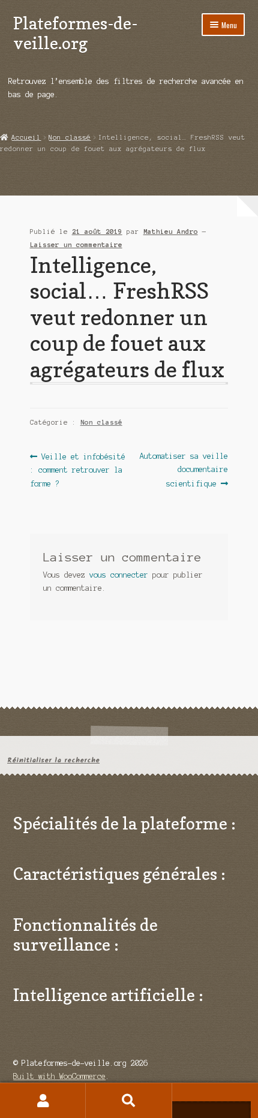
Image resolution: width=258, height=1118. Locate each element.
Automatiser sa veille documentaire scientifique (183, 469)
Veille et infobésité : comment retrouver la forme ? (77, 469)
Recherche (129, 1100)
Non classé (70, 137)
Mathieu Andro (170, 231)
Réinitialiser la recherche (53, 760)
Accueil (26, 137)
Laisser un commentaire (76, 244)
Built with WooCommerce (59, 1076)
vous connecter (118, 575)
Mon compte (43, 1100)
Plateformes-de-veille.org (75, 33)
